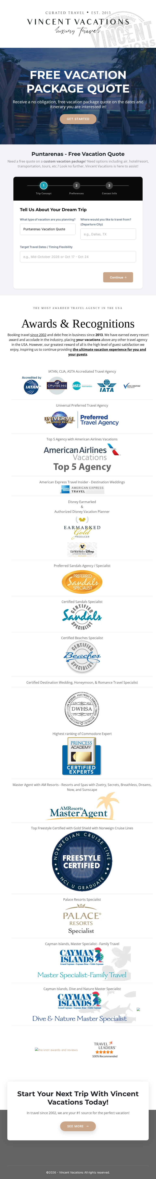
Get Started (78, 119)
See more (76, 1126)
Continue (117, 277)
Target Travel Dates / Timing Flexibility (46, 247)
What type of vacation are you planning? (48, 219)
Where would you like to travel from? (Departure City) (105, 222)
